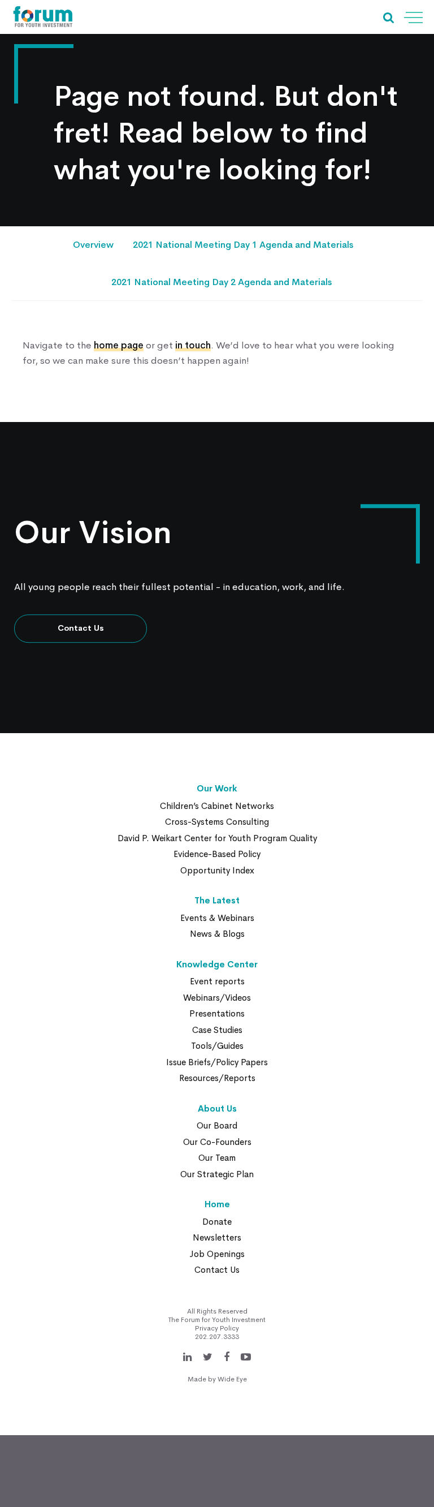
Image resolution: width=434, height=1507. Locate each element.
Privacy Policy (217, 1328)
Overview (93, 245)
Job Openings (217, 1253)
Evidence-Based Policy (217, 854)
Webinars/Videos (217, 997)
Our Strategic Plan (217, 1174)
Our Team (217, 1157)
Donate (217, 1221)
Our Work (217, 788)
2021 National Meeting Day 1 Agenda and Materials (243, 245)
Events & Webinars (217, 917)
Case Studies (217, 1029)
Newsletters (217, 1237)
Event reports (217, 981)
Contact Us (81, 628)
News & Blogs (217, 933)
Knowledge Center (217, 964)
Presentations (217, 1013)
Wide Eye (232, 1379)
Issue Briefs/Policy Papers (217, 1062)
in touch (193, 345)
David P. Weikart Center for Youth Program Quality (217, 838)
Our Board (217, 1125)
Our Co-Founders (217, 1141)
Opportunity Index (217, 870)
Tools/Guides (217, 1045)
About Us (217, 1108)
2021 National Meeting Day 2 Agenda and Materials (221, 282)
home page (119, 345)
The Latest (217, 900)
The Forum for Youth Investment (217, 1319)
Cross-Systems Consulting (217, 821)
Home (217, 1204)
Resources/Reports (217, 1078)
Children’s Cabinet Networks (217, 805)
